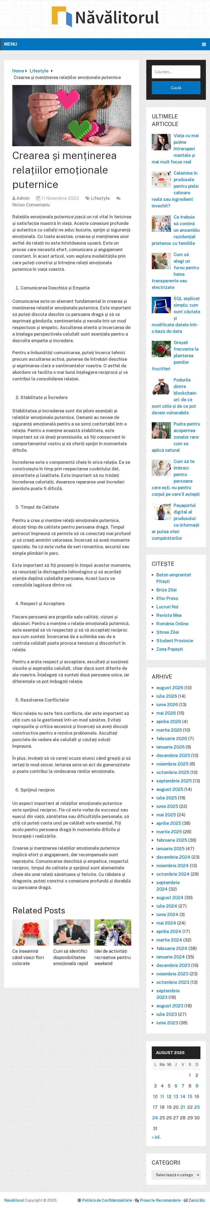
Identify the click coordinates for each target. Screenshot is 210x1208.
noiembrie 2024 (172, 865)
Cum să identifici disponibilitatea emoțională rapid (70, 957)
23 (197, 1107)
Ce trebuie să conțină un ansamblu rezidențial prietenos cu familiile (176, 230)
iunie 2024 (167, 914)
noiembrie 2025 (172, 764)
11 (162, 1096)
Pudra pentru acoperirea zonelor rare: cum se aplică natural (176, 437)
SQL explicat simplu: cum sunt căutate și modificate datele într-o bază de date (176, 315)
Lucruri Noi (167, 606)
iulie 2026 (166, 696)
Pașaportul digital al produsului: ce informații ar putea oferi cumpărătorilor (175, 522)
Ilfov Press (167, 598)
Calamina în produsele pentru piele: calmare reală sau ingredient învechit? (175, 190)
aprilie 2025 (168, 823)
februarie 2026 (171, 738)
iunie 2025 (167, 806)
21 (182, 1107)
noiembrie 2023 (172, 974)
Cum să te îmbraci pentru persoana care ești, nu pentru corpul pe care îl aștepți (176, 478)
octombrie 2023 (172, 982)
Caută (176, 88)
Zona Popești (169, 649)
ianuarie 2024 (170, 957)
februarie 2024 (171, 948)
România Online (172, 623)
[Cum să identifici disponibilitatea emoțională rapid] (71, 932)
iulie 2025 (166, 798)
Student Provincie (174, 640)
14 (182, 1096)
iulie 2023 (166, 1014)
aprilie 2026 (168, 721)
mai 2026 (166, 713)
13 (176, 1096)
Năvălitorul (14, 1200)
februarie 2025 (171, 840)
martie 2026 (169, 730)
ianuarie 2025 (170, 848)
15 (190, 1096)
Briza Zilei (166, 590)
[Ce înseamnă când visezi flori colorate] (30, 932)
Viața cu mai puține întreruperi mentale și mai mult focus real (175, 149)
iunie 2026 (167, 704)
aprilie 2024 (168, 931)
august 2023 (169, 1005)
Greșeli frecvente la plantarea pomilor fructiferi (175, 355)
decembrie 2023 (173, 965)
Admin (23, 198)
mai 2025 (166, 814)
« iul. (156, 1137)
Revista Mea (169, 615)
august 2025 (169, 789)
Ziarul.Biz (196, 1200)
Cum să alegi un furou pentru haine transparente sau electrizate (175, 271)
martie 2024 (169, 940)
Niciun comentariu (31, 204)
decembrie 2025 (173, 755)
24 (155, 1118)
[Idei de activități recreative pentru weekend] (112, 932)
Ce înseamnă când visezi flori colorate (28, 957)
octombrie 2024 (172, 874)
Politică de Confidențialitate (107, 1200)
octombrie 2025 (172, 772)
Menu (10, 44)
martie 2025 (169, 831)
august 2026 (169, 687)
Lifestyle (100, 198)
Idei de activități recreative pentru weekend (112, 957)
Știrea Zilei (167, 632)
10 (155, 1096)
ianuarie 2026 (170, 747)
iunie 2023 (167, 1022)
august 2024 (169, 897)
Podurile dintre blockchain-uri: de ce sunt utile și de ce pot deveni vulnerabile (174, 396)
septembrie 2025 (174, 781)
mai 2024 (166, 923)
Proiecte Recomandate (160, 1200)
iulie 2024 (166, 906)
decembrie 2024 (173, 857)
